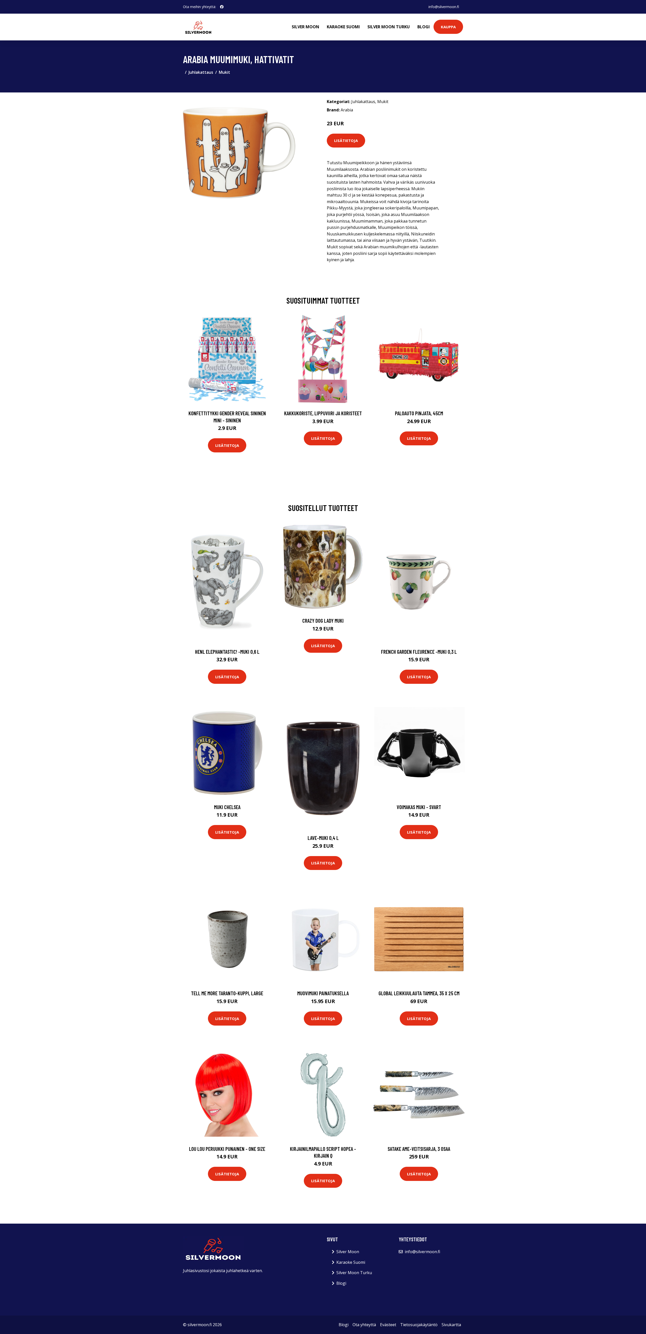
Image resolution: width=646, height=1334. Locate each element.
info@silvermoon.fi (443, 6)
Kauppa (448, 26)
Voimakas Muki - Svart (419, 807)
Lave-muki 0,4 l (323, 838)
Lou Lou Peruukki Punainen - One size (227, 1149)
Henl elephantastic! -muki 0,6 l (227, 651)
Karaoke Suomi (343, 27)
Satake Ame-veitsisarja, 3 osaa (419, 1149)
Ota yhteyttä (364, 1324)
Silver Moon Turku (388, 27)
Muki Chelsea (227, 807)
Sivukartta (451, 1324)
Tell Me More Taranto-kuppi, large (227, 993)
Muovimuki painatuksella (323, 993)
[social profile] (222, 7)
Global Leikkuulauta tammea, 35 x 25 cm (419, 993)
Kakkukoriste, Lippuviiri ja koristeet (323, 413)
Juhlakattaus (201, 72)
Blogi (423, 27)
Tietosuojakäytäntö (419, 1324)
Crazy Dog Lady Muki (323, 620)
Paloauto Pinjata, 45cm (419, 413)
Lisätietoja (346, 140)
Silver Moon (305, 27)
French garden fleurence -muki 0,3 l (419, 651)
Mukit (224, 72)
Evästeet (388, 1324)
